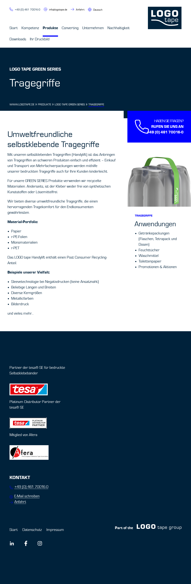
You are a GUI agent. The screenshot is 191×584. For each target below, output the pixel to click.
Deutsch (97, 9)
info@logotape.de (58, 9)
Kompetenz (30, 28)
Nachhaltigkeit (118, 28)
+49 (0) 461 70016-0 (27, 9)
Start (14, 28)
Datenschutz (32, 530)
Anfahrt (80, 9)
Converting (70, 28)
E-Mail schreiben (27, 496)
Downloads (18, 39)
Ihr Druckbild (39, 39)
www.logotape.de (22, 104)
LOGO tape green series (70, 104)
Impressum (55, 530)
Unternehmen (93, 28)
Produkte (50, 28)
